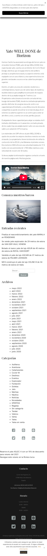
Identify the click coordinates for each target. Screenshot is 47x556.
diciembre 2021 (18, 302)
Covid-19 (16, 373)
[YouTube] (23, 526)
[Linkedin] (33, 526)
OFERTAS (16, 403)
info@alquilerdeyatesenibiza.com (27, 488)
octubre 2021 (17, 307)
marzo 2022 (17, 294)
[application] (23, 177)
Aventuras (16, 367)
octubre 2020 (18, 340)
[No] (44, 547)
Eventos (15, 378)
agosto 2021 (17, 313)
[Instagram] (23, 518)
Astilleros (16, 364)
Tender (15, 411)
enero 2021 (16, 332)
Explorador (16, 381)
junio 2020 (16, 351)
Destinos (15, 375)
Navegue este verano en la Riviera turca (17, 457)
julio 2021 (16, 316)
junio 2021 (16, 318)
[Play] (5, 187)
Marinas (15, 392)
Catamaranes (17, 370)
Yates (14, 419)
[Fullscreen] (42, 187)
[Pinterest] (33, 518)
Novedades (17, 400)
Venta (14, 417)
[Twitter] (14, 526)
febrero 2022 (17, 296)
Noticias (15, 397)
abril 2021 (16, 324)
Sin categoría (17, 408)
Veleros (15, 414)
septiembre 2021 (19, 310)
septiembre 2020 (19, 343)
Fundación (16, 384)
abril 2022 (16, 291)
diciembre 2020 (18, 335)
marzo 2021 (17, 327)
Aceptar (23, 552)
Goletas (15, 386)
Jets (13, 389)
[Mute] (39, 187)
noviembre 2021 (19, 305)
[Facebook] (14, 518)
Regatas (15, 406)
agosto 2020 (17, 346)
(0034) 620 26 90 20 (27, 485)
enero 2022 (17, 299)
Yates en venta (18, 422)
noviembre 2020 (19, 338)
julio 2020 (16, 349)
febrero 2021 (17, 329)
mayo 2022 (17, 288)
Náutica (15, 395)
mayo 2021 (16, 321)
